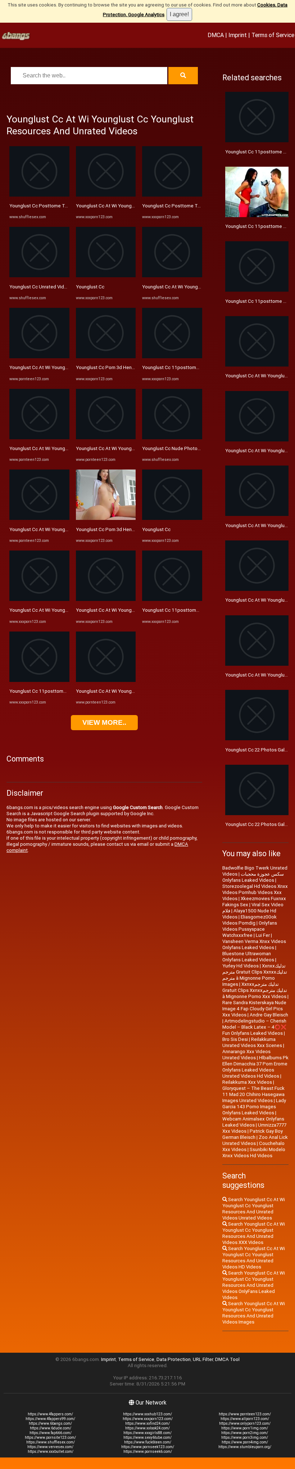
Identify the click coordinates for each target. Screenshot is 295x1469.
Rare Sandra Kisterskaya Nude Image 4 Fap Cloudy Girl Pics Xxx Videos (254, 1008)
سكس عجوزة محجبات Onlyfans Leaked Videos (253, 877)
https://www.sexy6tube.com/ (147, 1437)
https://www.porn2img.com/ (244, 1432)
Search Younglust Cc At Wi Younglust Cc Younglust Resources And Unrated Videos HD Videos (253, 1257)
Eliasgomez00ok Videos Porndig (249, 920)
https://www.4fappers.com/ (50, 1414)
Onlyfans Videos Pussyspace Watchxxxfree (249, 929)
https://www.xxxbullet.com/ (50, 1451)
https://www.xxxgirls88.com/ (147, 1432)
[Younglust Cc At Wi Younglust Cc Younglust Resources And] (39, 357)
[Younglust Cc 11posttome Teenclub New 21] (39, 680)
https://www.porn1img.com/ (244, 1428)
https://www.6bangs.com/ (50, 1423)
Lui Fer (263, 935)
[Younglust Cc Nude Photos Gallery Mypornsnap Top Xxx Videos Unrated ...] (172, 438)
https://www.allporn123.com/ (245, 1418)
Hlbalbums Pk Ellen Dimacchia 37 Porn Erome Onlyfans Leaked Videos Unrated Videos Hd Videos (255, 1067)
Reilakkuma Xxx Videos (247, 1082)
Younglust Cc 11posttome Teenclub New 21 (57, 691)
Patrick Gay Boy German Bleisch (252, 1134)
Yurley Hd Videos (240, 966)
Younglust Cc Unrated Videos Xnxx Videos (54, 287)
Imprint (237, 35)
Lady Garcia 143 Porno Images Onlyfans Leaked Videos (254, 1106)
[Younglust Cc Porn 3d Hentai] (106, 357)
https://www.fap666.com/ (51, 1432)
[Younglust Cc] (106, 276)
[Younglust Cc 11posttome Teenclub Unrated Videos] (172, 357)
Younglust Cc (90, 287)
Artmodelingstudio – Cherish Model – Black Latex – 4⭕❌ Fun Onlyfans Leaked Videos (254, 1027)
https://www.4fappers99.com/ (50, 1418)
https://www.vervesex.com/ (50, 1447)
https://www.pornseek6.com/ (147, 1451)
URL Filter (203, 1359)
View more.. (104, 722)
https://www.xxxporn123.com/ (148, 1418)
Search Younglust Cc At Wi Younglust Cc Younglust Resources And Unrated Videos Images (253, 1312)
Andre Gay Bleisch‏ (269, 1015)
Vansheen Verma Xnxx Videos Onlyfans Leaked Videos (254, 944)
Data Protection (173, 1359)
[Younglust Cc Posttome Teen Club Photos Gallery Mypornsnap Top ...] (172, 195)
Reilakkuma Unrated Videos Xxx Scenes (252, 1042)
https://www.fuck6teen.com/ (147, 1442)
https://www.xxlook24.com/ (147, 1428)
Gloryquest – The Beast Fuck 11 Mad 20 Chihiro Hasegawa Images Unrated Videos (253, 1094)
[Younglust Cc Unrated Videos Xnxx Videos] (39, 276)
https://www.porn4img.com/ (245, 1442)
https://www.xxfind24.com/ (147, 1423)
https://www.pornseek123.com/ (147, 1447)
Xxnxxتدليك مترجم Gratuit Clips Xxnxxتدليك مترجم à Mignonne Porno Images (254, 975)
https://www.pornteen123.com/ (245, 1414)
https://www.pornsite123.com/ (50, 1437)
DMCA (216, 35)
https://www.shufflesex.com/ (50, 1442)
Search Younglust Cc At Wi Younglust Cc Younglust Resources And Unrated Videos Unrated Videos (253, 1208)
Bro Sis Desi (235, 1039)
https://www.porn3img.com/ (244, 1437)
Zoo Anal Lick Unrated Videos (255, 1140)
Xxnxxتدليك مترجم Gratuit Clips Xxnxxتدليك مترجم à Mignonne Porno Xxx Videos (254, 990)
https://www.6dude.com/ (50, 1428)
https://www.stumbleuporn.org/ (244, 1447)
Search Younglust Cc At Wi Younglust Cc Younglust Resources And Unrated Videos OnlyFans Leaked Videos (253, 1285)
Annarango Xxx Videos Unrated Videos (246, 1054)
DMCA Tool (227, 1359)
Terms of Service (272, 35)
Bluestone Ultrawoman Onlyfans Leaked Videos (248, 957)
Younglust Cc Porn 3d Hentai (106, 367)
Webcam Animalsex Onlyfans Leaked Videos (253, 1122)
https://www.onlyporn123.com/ (245, 1423)
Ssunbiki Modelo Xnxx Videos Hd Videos (253, 1152)
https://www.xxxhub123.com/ (147, 1414)
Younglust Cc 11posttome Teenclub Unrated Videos (198, 367)
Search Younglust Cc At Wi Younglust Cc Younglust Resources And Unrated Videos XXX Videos (253, 1233)
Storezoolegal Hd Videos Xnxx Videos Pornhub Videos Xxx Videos (255, 892)
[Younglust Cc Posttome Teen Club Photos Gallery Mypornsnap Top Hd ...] (39, 195)
